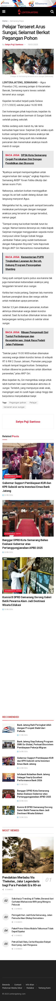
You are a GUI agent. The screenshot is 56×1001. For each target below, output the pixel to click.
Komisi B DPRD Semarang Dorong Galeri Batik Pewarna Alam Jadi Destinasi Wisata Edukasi (26, 601)
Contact (17, 985)
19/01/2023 (33, 44)
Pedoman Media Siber (12, 988)
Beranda (6, 985)
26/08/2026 (23, 751)
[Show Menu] (3, 11)
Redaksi (30, 988)
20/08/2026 (8, 552)
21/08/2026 (23, 784)
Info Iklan (30, 985)
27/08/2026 (23, 735)
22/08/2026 (8, 495)
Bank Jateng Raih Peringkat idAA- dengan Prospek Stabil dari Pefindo (34, 728)
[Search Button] (52, 11)
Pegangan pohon (17, 403)
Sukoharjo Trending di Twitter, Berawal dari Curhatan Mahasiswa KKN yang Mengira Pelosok (33, 901)
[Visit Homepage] (28, 12)
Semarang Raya (17, 21)
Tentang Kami (44, 988)
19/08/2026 (8, 609)
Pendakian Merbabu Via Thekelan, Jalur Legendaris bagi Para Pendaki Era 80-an (21, 881)
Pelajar (33, 403)
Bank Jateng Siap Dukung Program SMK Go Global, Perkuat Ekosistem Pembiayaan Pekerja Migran (35, 744)
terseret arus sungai (14, 407)
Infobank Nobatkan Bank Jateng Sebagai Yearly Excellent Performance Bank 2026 (33, 777)
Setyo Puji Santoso (14, 44)
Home (4, 21)
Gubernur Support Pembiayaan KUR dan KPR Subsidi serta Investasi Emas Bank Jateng (26, 486)
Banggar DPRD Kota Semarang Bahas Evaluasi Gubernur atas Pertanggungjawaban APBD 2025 (25, 543)
